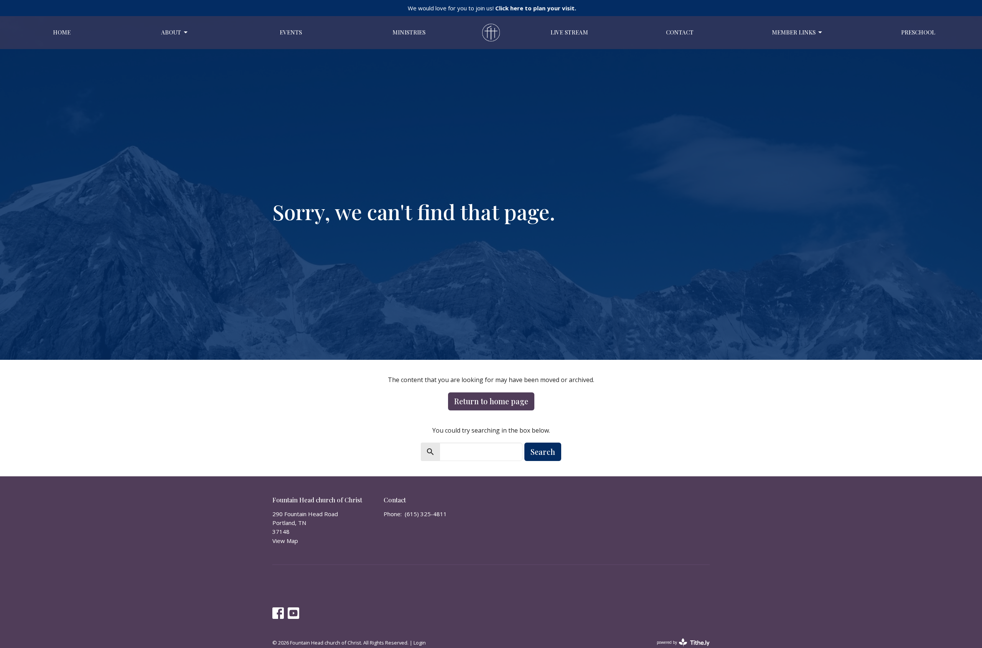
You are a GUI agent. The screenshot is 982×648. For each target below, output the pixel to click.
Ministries (408, 32)
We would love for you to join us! (492, 8)
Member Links (794, 32)
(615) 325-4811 (426, 514)
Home (62, 32)
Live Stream (569, 32)
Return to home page (491, 401)
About (171, 32)
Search (543, 451)
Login (420, 642)
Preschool (918, 32)
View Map (285, 541)
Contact (680, 32)
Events (291, 32)
